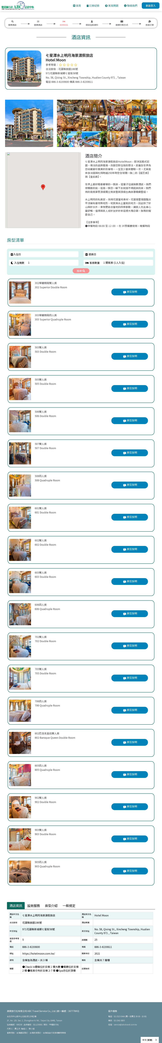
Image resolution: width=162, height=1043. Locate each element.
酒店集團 (85, 922)
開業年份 (85, 953)
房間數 (84, 939)
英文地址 (85, 931)
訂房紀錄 (94, 5)
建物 (11, 960)
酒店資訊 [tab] (15, 905)
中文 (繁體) (147, 1039)
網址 (11, 953)
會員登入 (151, 5)
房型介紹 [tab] (51, 905)
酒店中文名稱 (14, 915)
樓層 (11, 968)
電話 (11, 946)
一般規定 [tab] (69, 905)
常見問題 (113, 5)
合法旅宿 (13, 922)
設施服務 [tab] (33, 905)
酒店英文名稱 (86, 915)
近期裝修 (85, 968)
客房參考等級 (14, 940)
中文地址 (13, 931)
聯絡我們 (132, 5)
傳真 (84, 946)
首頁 (78, 5)
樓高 (84, 960)
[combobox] (150, 1040)
